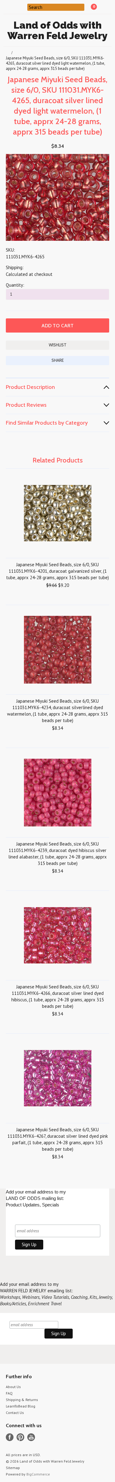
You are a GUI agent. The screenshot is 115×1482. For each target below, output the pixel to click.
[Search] (23, 6)
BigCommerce (38, 1474)
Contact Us (15, 1412)
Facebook (9, 1437)
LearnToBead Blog (20, 1406)
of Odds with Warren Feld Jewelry (57, 30)
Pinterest (20, 1437)
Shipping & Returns (22, 1399)
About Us (13, 1386)
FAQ (9, 1393)
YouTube (31, 1437)
